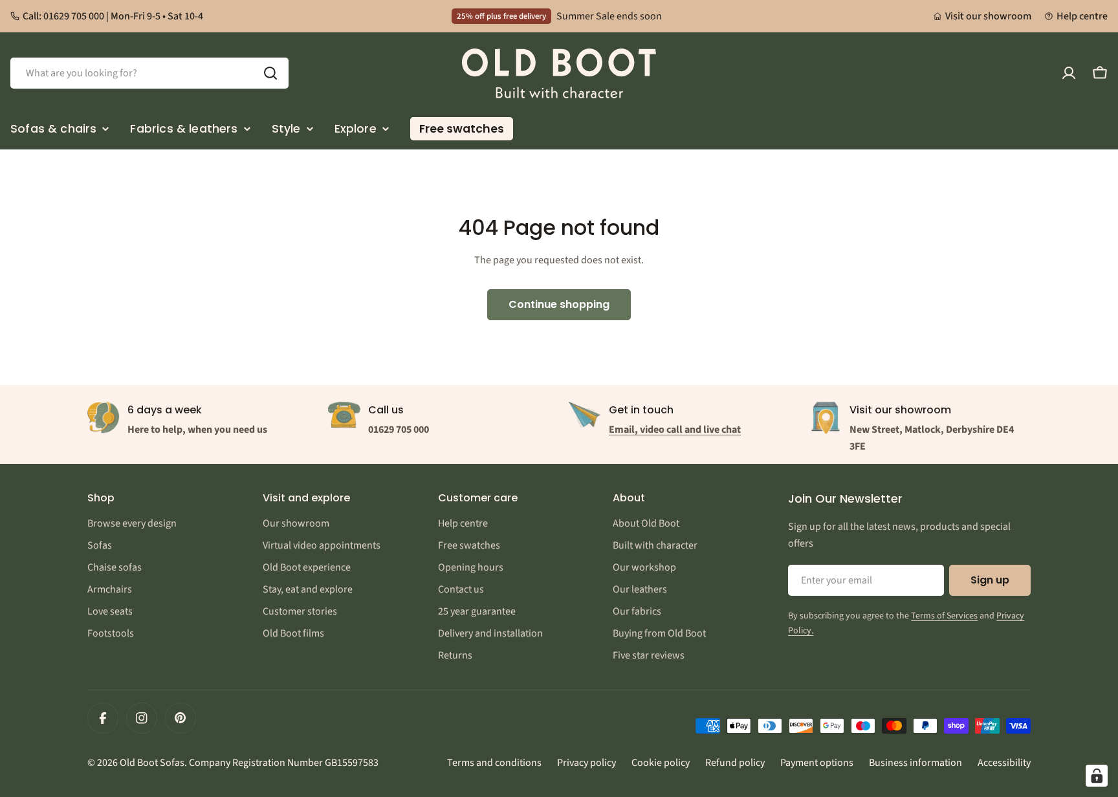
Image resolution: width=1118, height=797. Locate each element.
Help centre (1082, 16)
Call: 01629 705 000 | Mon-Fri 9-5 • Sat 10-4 (113, 16)
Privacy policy (586, 763)
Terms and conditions (494, 763)
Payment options (816, 763)
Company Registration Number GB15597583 (283, 763)
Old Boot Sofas (152, 763)
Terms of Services (944, 615)
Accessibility (1004, 763)
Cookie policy (660, 763)
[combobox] (149, 73)
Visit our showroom (988, 16)
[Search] (270, 73)
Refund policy (735, 763)
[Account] (1069, 73)
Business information (915, 763)
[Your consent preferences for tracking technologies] (1097, 776)
